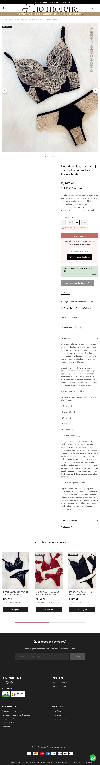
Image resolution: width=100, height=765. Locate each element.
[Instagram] (7, 683)
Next (95, 90)
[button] (63, 222)
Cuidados (6, 726)
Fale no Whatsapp (59, 686)
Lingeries (74, 317)
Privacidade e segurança (12, 711)
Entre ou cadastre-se (60, 718)
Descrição (65, 338)
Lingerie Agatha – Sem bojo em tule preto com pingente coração (15, 594)
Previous (4, 90)
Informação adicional (70, 520)
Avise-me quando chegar (79, 257)
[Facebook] (3, 683)
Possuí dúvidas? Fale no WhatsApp (78, 308)
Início (4, 19)
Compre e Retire (8, 722)
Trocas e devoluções (10, 718)
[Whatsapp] (12, 683)
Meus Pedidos (57, 711)
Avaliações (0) (67, 526)
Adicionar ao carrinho (75, 283)
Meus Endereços (58, 714)
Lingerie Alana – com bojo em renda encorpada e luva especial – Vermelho (48, 594)
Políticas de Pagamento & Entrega (16, 714)
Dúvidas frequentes (59, 682)
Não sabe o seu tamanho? (76, 227)
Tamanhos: (67, 217)
